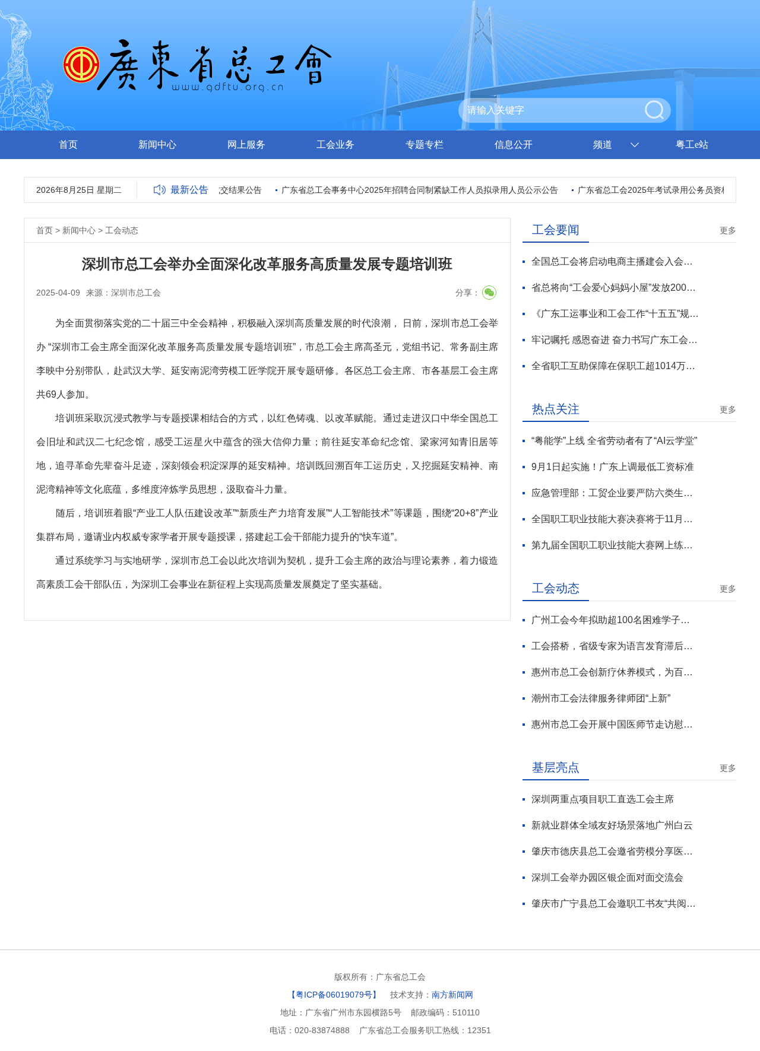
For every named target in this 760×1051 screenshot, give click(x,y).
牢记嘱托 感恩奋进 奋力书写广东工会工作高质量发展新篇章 (615, 340)
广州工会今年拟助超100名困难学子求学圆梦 (615, 620)
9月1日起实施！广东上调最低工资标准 (612, 467)
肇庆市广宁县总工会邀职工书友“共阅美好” (615, 903)
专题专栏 (425, 144)
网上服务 (246, 144)
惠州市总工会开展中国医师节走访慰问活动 (615, 724)
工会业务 (335, 144)
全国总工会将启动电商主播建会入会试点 (615, 261)
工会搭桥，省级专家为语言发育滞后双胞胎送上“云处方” (615, 646)
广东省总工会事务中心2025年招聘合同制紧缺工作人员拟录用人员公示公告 (411, 190)
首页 (68, 144)
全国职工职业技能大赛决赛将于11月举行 (615, 519)
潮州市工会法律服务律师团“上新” (600, 698)
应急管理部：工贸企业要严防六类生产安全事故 (615, 493)
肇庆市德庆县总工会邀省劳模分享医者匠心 (615, 851)
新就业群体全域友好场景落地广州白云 (612, 825)
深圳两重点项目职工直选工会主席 (602, 799)
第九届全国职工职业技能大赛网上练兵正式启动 (615, 545)
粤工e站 (692, 144)
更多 (728, 230)
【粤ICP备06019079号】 (334, 994)
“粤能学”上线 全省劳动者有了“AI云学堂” (614, 441)
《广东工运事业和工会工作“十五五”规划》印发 (615, 314)
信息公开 (514, 144)
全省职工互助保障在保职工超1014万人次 (615, 366)
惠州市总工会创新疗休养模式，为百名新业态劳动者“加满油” (615, 672)
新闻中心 (157, 144)
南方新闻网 (452, 994)
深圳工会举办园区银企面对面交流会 (607, 877)
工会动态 (121, 230)
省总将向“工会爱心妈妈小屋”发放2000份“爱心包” (615, 287)
